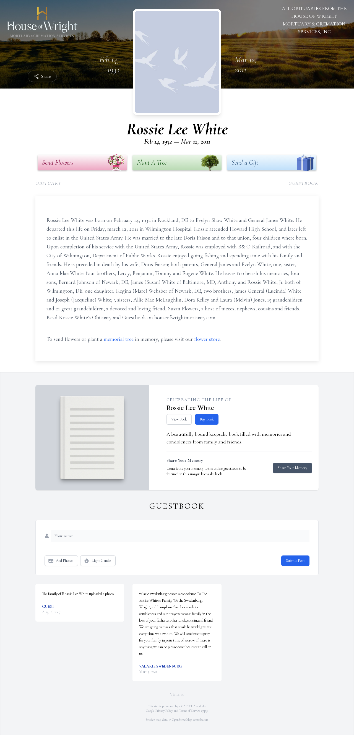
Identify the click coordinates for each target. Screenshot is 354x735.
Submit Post (295, 560)
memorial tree (119, 339)
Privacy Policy (164, 711)
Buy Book (207, 419)
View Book (179, 419)
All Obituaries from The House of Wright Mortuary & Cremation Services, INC (314, 20)
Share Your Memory (292, 468)
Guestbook (303, 183)
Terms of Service (189, 711)
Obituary (48, 183)
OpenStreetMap (182, 719)
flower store (207, 339)
